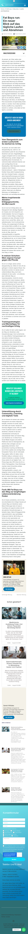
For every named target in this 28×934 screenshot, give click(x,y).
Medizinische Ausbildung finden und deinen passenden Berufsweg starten (14, 625)
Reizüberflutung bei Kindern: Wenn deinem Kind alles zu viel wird (16, 789)
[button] (25, 5)
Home (2, 9)
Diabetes (15, 836)
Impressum (18, 914)
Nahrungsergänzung (10, 834)
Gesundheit (18, 832)
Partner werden (5, 916)
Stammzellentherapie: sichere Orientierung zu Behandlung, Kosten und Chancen (14, 664)
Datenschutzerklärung (7, 914)
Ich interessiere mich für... (10, 829)
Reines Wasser (16, 831)
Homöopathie (8, 832)
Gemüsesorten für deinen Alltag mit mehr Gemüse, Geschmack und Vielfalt (17, 770)
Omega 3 (7, 831)
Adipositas (16, 9)
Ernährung (8, 9)
